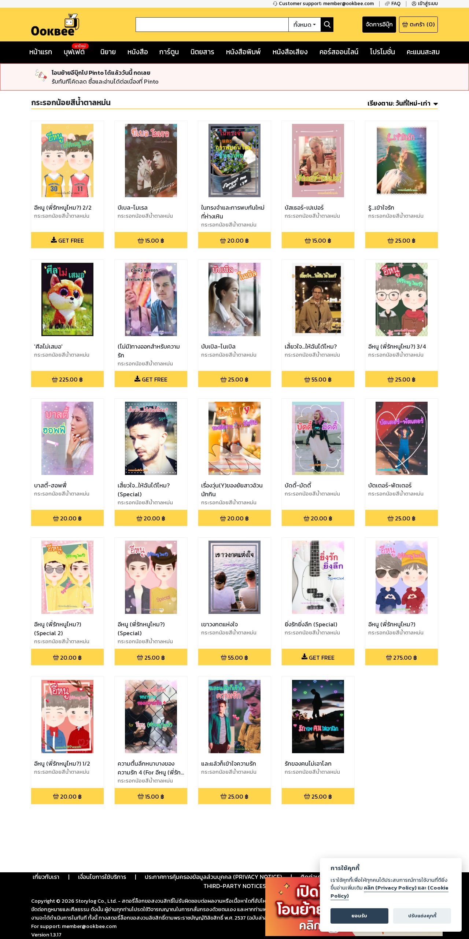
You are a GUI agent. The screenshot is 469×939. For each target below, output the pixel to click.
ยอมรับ (359, 915)
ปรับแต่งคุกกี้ (422, 915)
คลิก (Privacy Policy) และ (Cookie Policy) (389, 892)
